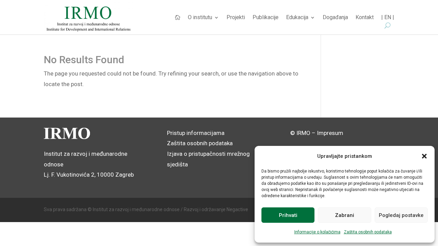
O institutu (200, 17)
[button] (424, 156)
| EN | (387, 17)
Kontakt (365, 17)
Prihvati (288, 215)
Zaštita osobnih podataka (368, 232)
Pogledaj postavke (401, 215)
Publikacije (266, 17)
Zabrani (344, 215)
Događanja (335, 17)
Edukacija (297, 17)
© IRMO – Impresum (316, 132)
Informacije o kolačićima (317, 232)
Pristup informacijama (195, 132)
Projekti (236, 17)
